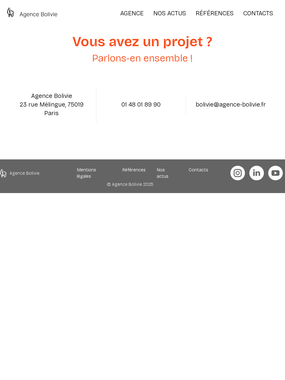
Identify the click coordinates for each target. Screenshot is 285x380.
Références (134, 169)
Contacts (198, 169)
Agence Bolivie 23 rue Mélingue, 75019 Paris (51, 104)
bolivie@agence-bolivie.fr (231, 104)
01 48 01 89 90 (141, 104)
